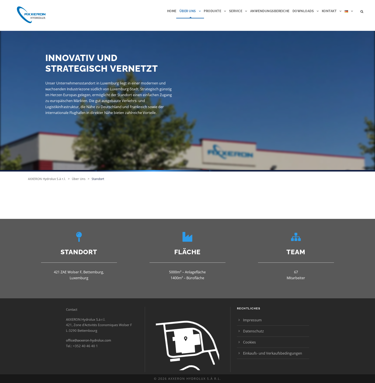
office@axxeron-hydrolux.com (88, 340)
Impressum (252, 320)
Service (235, 11)
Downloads (303, 11)
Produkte (212, 11)
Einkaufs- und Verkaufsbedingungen (272, 353)
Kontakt (329, 11)
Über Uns (187, 11)
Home (171, 11)
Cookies (249, 342)
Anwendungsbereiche (269, 11)
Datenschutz (253, 331)
